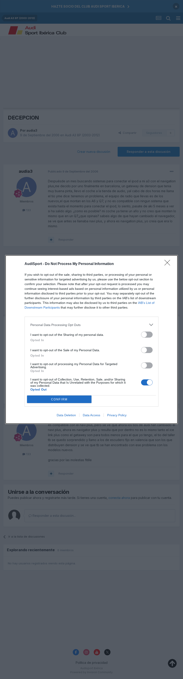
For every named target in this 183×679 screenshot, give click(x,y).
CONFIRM (59, 399)
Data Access (91, 415)
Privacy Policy (117, 415)
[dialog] (91, 339)
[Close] (168, 264)
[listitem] (91, 324)
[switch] (147, 335)
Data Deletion (66, 415)
